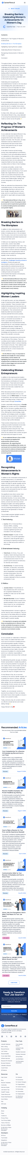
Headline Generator (21, 1052)
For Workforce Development (19, 1097)
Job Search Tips (5, 1089)
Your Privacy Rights (6, 1120)
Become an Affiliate (6, 1125)
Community (4, 1085)
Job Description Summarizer (20, 1062)
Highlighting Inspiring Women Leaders (11, 47)
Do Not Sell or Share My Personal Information (6, 1129)
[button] (24, 2)
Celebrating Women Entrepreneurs (11, 50)
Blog (2, 1080)
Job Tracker (4, 1051)
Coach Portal (4, 1067)
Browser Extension (5, 1063)
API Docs (3, 1135)
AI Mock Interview (5, 1058)
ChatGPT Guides (5, 1092)
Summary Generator (21, 1054)
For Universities (19, 1091)
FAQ (2, 1101)
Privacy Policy (4, 1118)
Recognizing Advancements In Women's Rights (12, 54)
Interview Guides (5, 1087)
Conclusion (4, 58)
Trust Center (4, 1137)
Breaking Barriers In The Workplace (11, 43)
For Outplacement (20, 1093)
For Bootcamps (19, 1089)
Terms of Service (5, 1122)
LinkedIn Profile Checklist (19, 1048)
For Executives (19, 1079)
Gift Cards (3, 1103)
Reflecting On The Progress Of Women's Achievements (12, 39)
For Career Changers (21, 1082)
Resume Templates (6, 1082)
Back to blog (15, 8)
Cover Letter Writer (6, 1056)
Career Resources (5, 1094)
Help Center (4, 1077)
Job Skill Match (19, 1059)
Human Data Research (6, 1096)
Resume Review (5, 1049)
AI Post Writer (19, 1056)
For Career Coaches (21, 1086)
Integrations (4, 1140)
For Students (19, 1077)
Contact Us (4, 1115)
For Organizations (20, 1084)
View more (14, 982)
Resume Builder (5, 1053)
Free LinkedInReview (19, 1045)
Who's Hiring (4, 1046)
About (2, 1111)
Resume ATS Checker (6, 1060)
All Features (4, 1070)
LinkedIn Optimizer (5, 1044)
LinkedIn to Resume (6, 1065)
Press (2, 1113)
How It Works (4, 1099)
